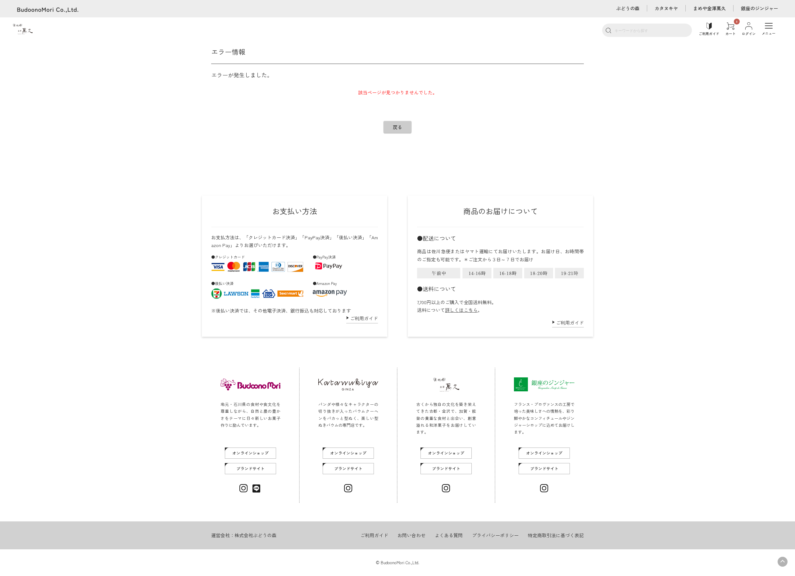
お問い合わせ (411, 535)
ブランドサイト (250, 468)
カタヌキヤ (666, 8)
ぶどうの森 (627, 8)
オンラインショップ (250, 453)
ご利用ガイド (364, 318)
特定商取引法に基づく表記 (556, 535)
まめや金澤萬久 (709, 8)
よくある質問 (449, 535)
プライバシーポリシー (495, 535)
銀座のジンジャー (759, 8)
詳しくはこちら (461, 310)
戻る (397, 127)
